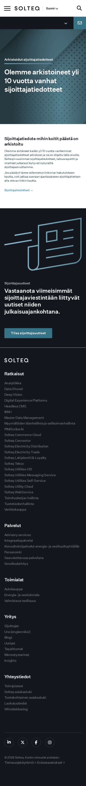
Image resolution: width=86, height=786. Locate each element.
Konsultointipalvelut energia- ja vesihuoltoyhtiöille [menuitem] (42, 546)
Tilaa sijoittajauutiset (28, 333)
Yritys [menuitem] (10, 616)
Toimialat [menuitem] (14, 579)
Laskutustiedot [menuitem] (15, 703)
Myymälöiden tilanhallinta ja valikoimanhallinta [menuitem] (39, 423)
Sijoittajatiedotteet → (18, 190)
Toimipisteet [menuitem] (13, 686)
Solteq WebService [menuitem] (18, 492)
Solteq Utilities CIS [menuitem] (18, 469)
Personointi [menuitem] (13, 552)
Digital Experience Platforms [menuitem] (25, 400)
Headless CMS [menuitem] (15, 406)
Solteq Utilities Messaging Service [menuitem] (30, 475)
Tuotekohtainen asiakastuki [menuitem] (25, 697)
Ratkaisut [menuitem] (14, 373)
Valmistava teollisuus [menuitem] (20, 601)
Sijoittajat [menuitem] (11, 626)
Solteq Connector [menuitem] (17, 441)
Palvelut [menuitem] (12, 525)
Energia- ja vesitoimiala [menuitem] (21, 595)
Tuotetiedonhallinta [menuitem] (19, 504)
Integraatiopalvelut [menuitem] (18, 540)
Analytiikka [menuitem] (12, 383)
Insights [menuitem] (10, 661)
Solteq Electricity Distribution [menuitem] (26, 446)
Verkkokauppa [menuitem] (15, 509)
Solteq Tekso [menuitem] (14, 464)
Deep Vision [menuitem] (13, 395)
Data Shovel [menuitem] (13, 389)
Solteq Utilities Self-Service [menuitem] (25, 481)
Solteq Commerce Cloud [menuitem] (22, 435)
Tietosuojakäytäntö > (20, 763)
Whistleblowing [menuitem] (16, 709)
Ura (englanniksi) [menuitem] (17, 632)
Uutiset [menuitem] (9, 643)
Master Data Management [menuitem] (24, 418)
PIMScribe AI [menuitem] (14, 429)
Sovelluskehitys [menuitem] (16, 564)
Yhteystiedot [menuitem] (17, 676)
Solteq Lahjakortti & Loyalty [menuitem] (25, 458)
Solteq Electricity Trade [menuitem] (22, 452)
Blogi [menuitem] (8, 637)
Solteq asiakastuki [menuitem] (18, 692)
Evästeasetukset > (51, 763)
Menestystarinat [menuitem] (16, 655)
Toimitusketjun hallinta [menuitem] (21, 498)
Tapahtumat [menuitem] (13, 649)
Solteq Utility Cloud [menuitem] (18, 486)
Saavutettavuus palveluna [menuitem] (24, 558)
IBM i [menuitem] (8, 412)
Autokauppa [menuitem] (13, 589)
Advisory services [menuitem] (17, 535)
